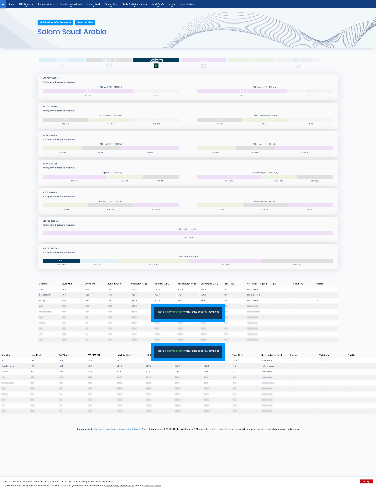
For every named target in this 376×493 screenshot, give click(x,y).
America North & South (71, 4)
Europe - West (93, 4)
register (177, 311)
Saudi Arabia (85, 22)
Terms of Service (152, 485)
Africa (172, 4)
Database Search (46, 4)
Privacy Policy (127, 485)
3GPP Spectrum (26, 4)
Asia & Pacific (158, 4)
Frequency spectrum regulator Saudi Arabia (117, 429)
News (11, 4)
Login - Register (187, 4)
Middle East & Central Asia (134, 4)
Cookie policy (112, 485)
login (167, 311)
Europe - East (111, 4)
